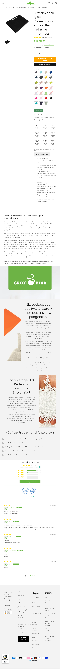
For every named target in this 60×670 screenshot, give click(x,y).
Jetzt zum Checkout (45, 64)
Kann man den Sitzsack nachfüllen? (49, 638)
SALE (32, 610)
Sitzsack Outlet (35, 606)
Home (5, 7)
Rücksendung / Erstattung (22, 611)
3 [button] (30, 576)
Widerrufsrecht (22, 606)
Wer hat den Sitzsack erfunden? (49, 603)
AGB (19, 599)
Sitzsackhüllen (12, 7)
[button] (3, 3)
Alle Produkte (35, 597)
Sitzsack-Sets (35, 633)
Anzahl (35, 50)
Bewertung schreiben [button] (30, 482)
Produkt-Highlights (42, 154)
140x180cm (39, 111)
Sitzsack (6, 226)
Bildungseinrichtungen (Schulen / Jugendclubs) (24, 626)
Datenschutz (21, 603)
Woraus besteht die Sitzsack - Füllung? (50, 616)
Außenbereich (47, 224)
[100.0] (25, 491)
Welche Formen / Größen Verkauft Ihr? (50, 623)
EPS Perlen (34, 641)
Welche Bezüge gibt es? (49, 609)
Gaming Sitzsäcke (34, 618)
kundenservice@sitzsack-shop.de (14, 608)
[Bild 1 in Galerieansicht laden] (7, 42)
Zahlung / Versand (20, 616)
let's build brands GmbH (12, 664)
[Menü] (8, 655)
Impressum (21, 595)
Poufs (33, 637)
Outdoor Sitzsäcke (34, 629)
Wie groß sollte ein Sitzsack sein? (49, 631)
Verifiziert (29, 497)
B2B (19, 621)
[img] (7, 505)
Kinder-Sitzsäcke (34, 623)
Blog (46, 597)
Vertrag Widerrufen (23, 639)
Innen (37, 224)
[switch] (5, 662)
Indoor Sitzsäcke (34, 602)
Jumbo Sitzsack (36, 613)
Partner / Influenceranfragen (23, 633)
